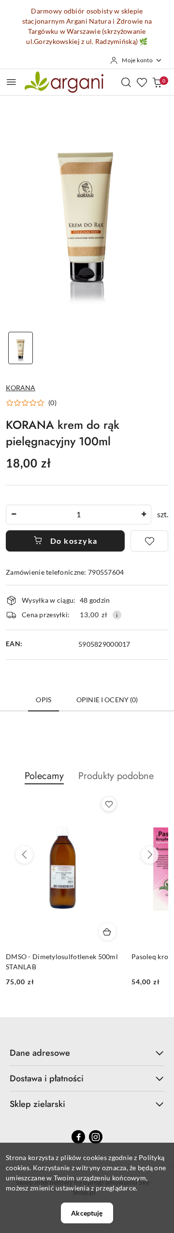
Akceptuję (86, 1213)
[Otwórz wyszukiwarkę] (126, 82)
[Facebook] (78, 1137)
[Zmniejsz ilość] (13, 514)
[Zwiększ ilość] (143, 514)
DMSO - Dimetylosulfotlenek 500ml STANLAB (62, 961)
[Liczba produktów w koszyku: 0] (157, 82)
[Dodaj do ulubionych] (149, 541)
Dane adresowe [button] (40, 1053)
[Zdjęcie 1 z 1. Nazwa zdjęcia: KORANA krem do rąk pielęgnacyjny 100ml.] (20, 348)
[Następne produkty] (150, 855)
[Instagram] (95, 1137)
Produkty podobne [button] (116, 776)
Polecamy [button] (44, 776)
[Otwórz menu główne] (11, 81)
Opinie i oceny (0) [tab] (107, 699)
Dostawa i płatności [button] (47, 1078)
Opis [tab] (43, 699)
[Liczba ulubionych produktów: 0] (141, 82)
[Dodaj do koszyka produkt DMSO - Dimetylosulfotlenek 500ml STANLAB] (107, 931)
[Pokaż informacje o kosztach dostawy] (117, 614)
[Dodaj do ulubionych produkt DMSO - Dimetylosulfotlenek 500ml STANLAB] (109, 804)
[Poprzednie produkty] (24, 855)
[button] (31, 403)
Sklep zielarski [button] (37, 1104)
